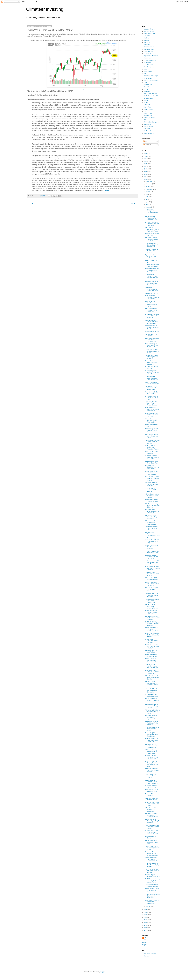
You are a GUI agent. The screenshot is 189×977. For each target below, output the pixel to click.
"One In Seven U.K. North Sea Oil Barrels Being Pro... (152, 490)
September (149, 189)
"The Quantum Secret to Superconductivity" (152, 265)
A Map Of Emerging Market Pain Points (151, 695)
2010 (145, 922)
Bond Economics (149, 47)
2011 (145, 920)
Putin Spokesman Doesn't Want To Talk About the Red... (152, 409)
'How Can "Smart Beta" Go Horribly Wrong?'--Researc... (152, 478)
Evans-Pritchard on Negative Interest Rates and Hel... (151, 612)
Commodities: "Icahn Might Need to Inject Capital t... (152, 436)
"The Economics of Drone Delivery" (150, 786)
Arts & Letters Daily (149, 33)
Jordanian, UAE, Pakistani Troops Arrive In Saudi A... (151, 781)
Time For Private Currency (150, 794)
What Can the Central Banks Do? (151, 452)
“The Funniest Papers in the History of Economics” (152, 896)
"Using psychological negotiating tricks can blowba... (152, 848)
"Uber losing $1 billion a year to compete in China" (152, 711)
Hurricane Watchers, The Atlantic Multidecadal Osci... (152, 815)
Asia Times (147, 35)
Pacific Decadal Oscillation (152, 96)
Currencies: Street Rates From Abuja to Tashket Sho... (152, 517)
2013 (145, 915)
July (147, 194)
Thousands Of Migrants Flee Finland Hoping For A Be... (152, 865)
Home (83, 204)
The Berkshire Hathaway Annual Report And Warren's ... (152, 277)
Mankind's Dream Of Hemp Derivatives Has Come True (151, 757)
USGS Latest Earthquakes (151, 122)
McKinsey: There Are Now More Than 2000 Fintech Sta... (151, 853)
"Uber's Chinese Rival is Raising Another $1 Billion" (151, 357)
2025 (145, 156)
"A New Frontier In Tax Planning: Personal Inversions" (151, 595)
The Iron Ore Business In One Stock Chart (152, 551)
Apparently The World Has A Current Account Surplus (151, 403)
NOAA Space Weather (150, 94)
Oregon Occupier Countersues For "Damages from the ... (151, 684)
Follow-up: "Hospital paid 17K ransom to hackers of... (152, 700)
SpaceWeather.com (149, 133)
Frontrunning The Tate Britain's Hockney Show (151, 430)
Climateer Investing (44, 9)
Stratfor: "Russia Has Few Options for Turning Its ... (151, 547)
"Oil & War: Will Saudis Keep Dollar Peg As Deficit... (152, 677)
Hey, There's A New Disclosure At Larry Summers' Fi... (151, 310)
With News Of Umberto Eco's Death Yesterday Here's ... (152, 606)
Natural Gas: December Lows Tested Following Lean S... (152, 339)
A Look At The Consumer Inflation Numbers (151, 640)
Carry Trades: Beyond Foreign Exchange (151, 500)
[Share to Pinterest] (61, 196)
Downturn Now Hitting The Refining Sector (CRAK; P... (152, 646)
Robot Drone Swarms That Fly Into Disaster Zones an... (152, 618)
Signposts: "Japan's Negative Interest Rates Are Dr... (151, 420)
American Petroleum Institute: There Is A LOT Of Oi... (151, 415)
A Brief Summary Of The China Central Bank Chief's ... (152, 804)
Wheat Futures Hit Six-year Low (152, 425)
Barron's (146, 40)
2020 (145, 169)
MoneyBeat (147, 91)
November (149, 184)
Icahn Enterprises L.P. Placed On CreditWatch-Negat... (152, 629)
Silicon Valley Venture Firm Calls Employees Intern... (151, 472)
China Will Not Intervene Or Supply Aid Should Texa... (152, 229)
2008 (145, 927)
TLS (145, 111)
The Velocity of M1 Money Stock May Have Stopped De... (152, 378)
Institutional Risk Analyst (151, 76)
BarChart (146, 38)
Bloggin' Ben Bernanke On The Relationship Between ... (152, 635)
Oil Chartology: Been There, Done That (151, 462)
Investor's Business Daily (151, 80)
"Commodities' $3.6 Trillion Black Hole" (151, 578)
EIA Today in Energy (150, 60)
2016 (145, 179)
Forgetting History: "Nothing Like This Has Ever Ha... (151, 556)
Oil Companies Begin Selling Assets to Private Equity (151, 751)
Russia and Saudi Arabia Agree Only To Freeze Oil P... (152, 821)
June (147, 197)
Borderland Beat (148, 49)
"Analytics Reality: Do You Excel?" (151, 392)
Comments (148, 145)
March (148, 204)
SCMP (146, 102)
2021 (145, 166)
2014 (145, 912)
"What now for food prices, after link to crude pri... (151, 776)
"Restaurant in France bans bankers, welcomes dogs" (151, 522)
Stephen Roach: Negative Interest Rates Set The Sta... (152, 666)
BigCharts (147, 42)
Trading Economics (149, 117)
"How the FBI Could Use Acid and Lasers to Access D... (152, 484)
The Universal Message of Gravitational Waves (152, 728)
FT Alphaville (147, 62)
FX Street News (148, 64)
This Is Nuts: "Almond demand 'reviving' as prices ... (152, 351)
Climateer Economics (150, 954)
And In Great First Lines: (152, 331)
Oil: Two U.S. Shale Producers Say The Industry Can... (151, 239)
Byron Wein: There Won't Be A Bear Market (150, 256)
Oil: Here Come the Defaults (151, 334)
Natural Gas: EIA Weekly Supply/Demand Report (151, 304)
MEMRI (146, 89)
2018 (145, 174)
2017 (145, 176)
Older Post (134, 204)
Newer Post (31, 204)
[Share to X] (57, 196)
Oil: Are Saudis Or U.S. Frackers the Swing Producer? (152, 495)
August (148, 191)
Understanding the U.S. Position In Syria (152, 790)
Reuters (146, 100)
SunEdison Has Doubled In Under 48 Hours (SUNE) (152, 297)
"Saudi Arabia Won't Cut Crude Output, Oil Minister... (152, 441)
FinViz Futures (148, 71)
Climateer (147, 956)
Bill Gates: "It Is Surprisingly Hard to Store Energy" (152, 467)
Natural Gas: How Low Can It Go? (152, 234)
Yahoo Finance (148, 126)
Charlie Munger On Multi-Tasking (151, 651)
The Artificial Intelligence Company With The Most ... (151, 211)
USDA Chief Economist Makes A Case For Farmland (152, 316)
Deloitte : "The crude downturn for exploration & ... (151, 717)
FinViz (145, 69)
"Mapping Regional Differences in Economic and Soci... (152, 859)
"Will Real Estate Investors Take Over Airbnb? (152, 574)
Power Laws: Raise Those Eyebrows (151, 655)
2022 (145, 164)
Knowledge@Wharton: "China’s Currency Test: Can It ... (152, 734)
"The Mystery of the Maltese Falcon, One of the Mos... (152, 372)
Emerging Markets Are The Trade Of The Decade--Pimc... (151, 283)
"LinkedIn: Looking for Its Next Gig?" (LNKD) (151, 250)
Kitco (145, 82)
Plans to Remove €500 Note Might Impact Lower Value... (152, 740)
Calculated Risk (148, 51)
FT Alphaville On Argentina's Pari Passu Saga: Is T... (151, 218)
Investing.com (148, 78)
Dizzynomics (147, 58)
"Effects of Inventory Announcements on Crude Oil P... (152, 457)
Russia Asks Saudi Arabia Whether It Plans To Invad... (151, 660)
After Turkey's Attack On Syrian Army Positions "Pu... (152, 901)
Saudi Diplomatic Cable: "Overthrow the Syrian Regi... (151, 321)
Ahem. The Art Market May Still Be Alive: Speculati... (151, 690)
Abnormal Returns (149, 29)
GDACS (146, 73)
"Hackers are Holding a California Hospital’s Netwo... (152, 826)
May (147, 199)
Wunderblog (147, 124)
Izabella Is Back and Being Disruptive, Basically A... (151, 362)
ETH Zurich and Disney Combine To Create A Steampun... (152, 568)
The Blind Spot (148, 131)
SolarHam (147, 105)
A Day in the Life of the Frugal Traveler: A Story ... (152, 541)
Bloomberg (147, 44)
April (147, 202)
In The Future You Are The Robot (151, 367)
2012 (145, 917)
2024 (145, 159)
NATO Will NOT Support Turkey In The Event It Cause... (152, 623)
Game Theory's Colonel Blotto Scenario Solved (152, 890)
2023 (145, 161)
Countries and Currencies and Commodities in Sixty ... (152, 535)
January (148, 906)
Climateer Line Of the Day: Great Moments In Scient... (152, 770)
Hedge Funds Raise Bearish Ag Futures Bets (151, 842)
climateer (146, 939)
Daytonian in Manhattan (151, 56)
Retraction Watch (149, 98)
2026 (145, 153)
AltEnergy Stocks (149, 31)
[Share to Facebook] (59, 196)
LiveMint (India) (148, 85)
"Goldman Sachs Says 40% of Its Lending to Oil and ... (152, 505)
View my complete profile (145, 944)
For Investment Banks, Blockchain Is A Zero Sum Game (152, 223)
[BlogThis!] (54, 196)
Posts (146, 141)
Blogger (102, 972)
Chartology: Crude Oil (151, 293)
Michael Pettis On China (150, 837)
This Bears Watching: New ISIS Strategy (151, 885)
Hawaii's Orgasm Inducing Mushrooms (152, 875)
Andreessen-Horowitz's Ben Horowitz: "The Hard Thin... (152, 562)
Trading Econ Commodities (148, 114)
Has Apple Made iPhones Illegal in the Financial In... (152, 511)
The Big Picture (148, 109)
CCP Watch (147, 53)
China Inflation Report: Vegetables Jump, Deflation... (152, 706)
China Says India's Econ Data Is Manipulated (150, 809)
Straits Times (147, 107)
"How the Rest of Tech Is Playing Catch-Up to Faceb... (152, 870)
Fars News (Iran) (149, 67)
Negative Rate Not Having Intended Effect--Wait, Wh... (151, 746)
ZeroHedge (147, 128)
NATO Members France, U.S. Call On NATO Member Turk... (152, 880)
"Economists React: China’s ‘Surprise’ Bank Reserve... (151, 245)
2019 (145, 171)
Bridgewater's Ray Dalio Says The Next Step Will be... (152, 671)
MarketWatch (147, 87)
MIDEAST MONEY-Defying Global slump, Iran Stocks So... (151, 764)
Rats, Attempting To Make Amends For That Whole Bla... (151, 345)
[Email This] (52, 196)
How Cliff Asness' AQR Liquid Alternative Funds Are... (152, 270)
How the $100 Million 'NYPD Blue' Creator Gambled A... (152, 583)
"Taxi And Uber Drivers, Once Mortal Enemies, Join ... (152, 600)
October (148, 186)
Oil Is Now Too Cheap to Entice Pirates (151, 798)
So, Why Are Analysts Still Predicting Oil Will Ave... (151, 589)
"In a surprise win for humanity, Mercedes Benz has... (152, 327)
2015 (145, 909)
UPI (145, 120)
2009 (145, 925)
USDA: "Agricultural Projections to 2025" (152, 382)
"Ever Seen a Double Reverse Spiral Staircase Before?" (151, 832)
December (149, 181)
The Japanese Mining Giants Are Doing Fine (151, 528)
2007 (145, 930)
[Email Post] (48, 195)
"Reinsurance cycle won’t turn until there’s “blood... (151, 388)
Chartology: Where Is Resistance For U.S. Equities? (152, 723)
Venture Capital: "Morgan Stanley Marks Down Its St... (152, 289)
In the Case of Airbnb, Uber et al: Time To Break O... (151, 397)
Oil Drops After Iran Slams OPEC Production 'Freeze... (152, 447)
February (148, 207)
